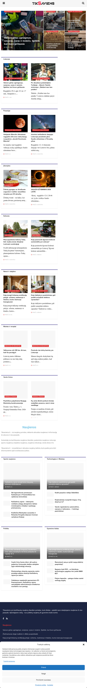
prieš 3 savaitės (37, 154)
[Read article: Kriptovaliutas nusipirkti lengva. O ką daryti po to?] (50, 501)
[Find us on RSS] (7, 618)
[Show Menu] (4, 3)
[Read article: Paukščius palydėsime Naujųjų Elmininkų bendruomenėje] (15, 390)
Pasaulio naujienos (13, 130)
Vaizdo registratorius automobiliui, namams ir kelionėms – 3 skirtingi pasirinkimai (67, 509)
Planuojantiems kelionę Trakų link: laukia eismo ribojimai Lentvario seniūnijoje (14, 242)
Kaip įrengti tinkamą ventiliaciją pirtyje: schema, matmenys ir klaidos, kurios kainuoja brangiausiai (75, 24)
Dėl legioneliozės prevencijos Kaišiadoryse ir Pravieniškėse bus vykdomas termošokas (23, 495)
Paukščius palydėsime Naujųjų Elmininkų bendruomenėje (53, 45)
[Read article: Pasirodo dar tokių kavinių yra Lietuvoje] (43, 339)
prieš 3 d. (7, 365)
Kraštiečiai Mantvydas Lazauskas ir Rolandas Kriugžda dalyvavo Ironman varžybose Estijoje (24, 515)
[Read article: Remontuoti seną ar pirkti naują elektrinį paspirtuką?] (50, 563)
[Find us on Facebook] (3, 618)
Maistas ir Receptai (13, 346)
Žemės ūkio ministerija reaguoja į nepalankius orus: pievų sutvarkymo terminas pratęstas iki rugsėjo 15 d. (20, 552)
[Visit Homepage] (43, 3)
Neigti (43, 674)
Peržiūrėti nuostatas (43, 680)
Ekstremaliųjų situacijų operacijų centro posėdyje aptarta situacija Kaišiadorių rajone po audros (25, 573)
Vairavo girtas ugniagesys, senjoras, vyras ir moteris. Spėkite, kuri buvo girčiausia (22, 41)
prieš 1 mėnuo (36, 254)
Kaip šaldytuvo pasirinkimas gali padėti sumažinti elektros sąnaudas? (43, 297)
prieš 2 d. (9, 487)
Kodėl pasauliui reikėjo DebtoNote (67, 493)
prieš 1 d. (7, 415)
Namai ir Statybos (75, 11)
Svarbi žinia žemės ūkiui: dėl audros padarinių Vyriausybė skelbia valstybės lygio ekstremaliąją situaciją (25, 564)
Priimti (43, 667)
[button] (83, 644)
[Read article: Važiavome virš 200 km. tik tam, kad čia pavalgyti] (15, 339)
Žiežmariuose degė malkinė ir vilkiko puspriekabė (52, 25)
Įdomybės (9, 185)
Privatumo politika (40, 685)
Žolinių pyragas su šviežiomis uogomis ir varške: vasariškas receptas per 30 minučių (14, 192)
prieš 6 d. (35, 365)
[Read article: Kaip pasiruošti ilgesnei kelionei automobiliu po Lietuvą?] (43, 228)
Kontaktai (50, 685)
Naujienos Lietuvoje (12, 11)
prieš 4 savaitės (9, 259)
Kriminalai (51, 11)
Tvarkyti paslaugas (9, 661)
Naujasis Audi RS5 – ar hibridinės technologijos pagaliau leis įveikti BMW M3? (69, 571)
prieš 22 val (8, 314)
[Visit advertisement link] (73, 79)
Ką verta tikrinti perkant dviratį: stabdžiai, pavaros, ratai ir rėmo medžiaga (42, 403)
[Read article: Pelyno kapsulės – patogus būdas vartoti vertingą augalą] (50, 579)
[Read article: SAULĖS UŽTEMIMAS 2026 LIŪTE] (43, 178)
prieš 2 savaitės (9, 204)
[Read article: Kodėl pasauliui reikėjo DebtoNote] (50, 494)
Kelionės (8, 235)
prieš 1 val (8, 47)
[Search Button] (83, 3)
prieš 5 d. (7, 154)
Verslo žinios (52, 31)
